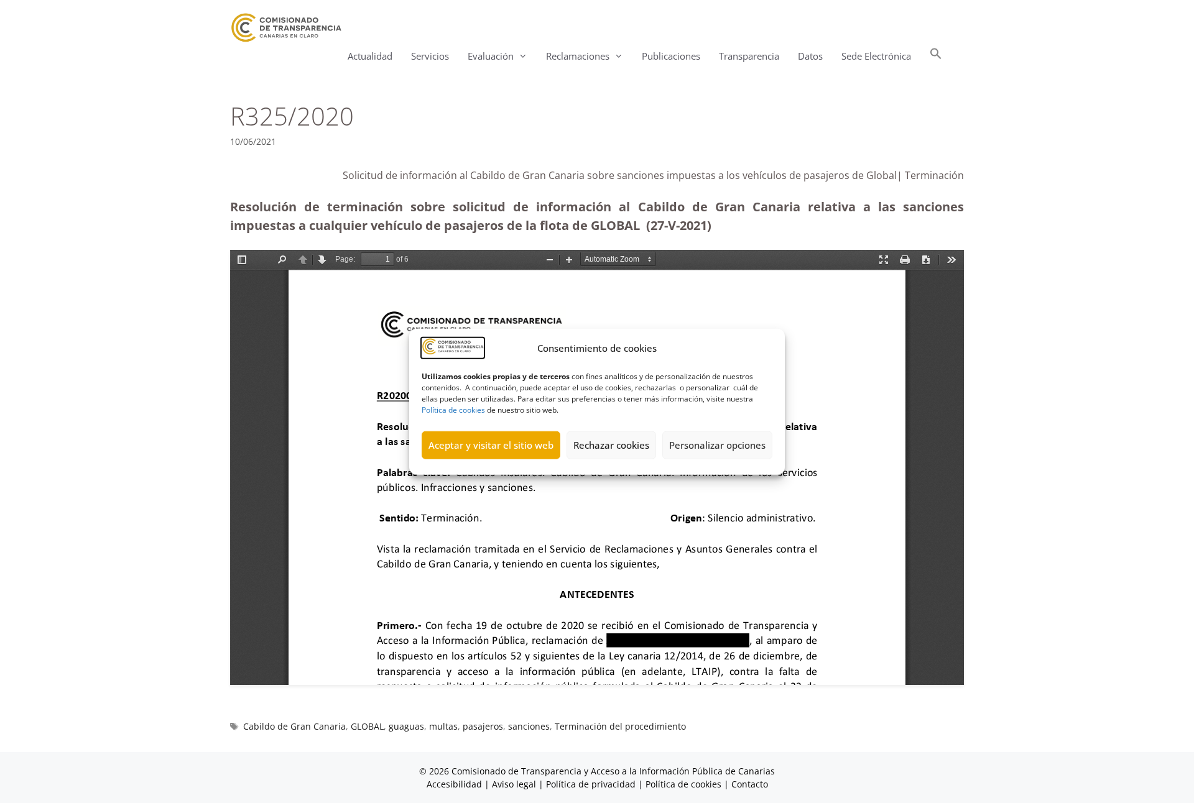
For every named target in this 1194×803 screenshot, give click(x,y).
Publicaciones (671, 56)
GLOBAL (367, 726)
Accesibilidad (455, 784)
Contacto (749, 784)
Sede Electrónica (876, 56)
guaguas (406, 726)
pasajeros (483, 726)
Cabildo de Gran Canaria (294, 726)
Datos (810, 56)
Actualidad (370, 56)
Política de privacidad (591, 784)
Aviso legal (514, 784)
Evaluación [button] (491, 56)
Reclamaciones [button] (577, 56)
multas (443, 726)
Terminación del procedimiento (620, 726)
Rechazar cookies (611, 445)
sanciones (529, 726)
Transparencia (749, 56)
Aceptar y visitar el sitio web (490, 445)
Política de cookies (453, 409)
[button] (935, 56)
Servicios (430, 56)
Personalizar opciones (717, 445)
